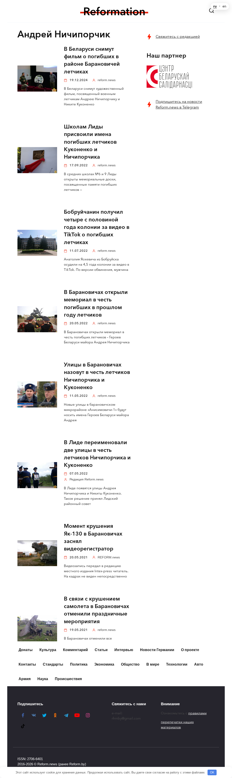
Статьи (101, 650)
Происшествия (68, 679)
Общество (130, 664)
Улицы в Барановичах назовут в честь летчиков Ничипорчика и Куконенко (97, 376)
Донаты (26, 650)
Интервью (123, 650)
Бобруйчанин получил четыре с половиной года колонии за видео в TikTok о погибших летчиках (96, 227)
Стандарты (53, 664)
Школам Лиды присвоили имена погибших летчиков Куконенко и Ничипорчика (90, 142)
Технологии (176, 664)
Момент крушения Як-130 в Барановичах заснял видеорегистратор (93, 537)
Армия (25, 679)
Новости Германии (157, 650)
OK (212, 772)
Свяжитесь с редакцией (178, 36)
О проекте (190, 650)
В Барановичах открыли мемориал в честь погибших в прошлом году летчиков (96, 303)
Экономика (104, 664)
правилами (197, 713)
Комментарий (75, 650)
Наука (42, 679)
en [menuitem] (224, 6)
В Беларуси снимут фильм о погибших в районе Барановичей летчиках (92, 60)
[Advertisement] (181, 147)
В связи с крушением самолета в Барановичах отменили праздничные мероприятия (96, 610)
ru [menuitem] (215, 6)
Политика (78, 664)
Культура (47, 650)
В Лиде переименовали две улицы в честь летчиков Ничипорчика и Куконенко (97, 453)
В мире (152, 664)
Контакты (27, 664)
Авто (198, 664)
